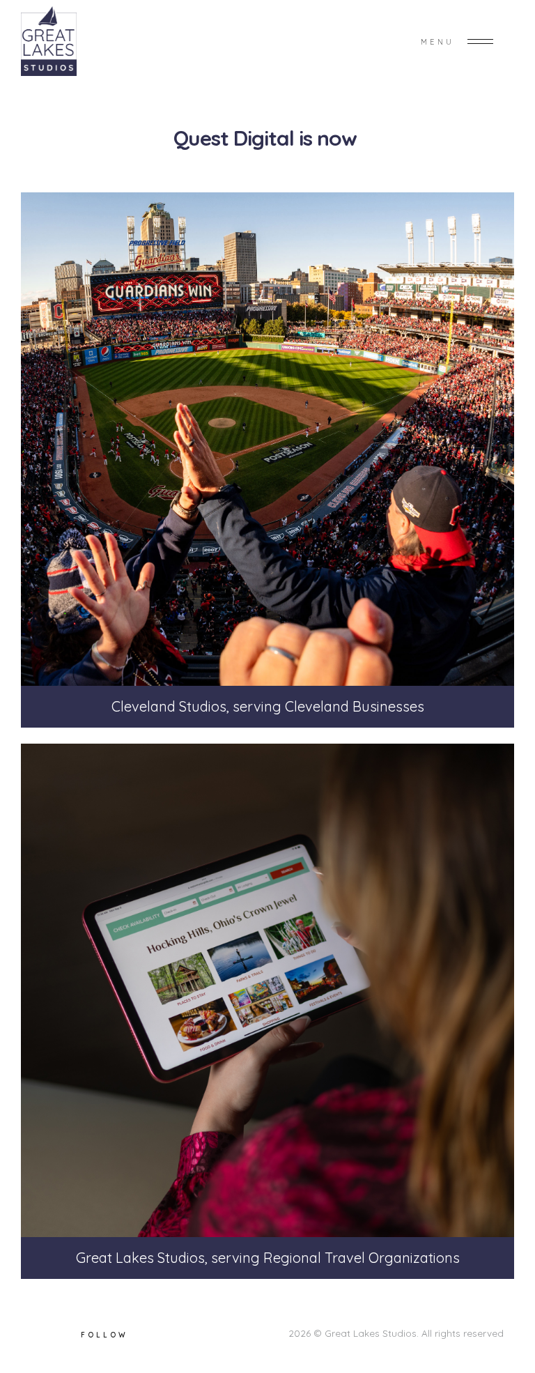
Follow (104, 1335)
